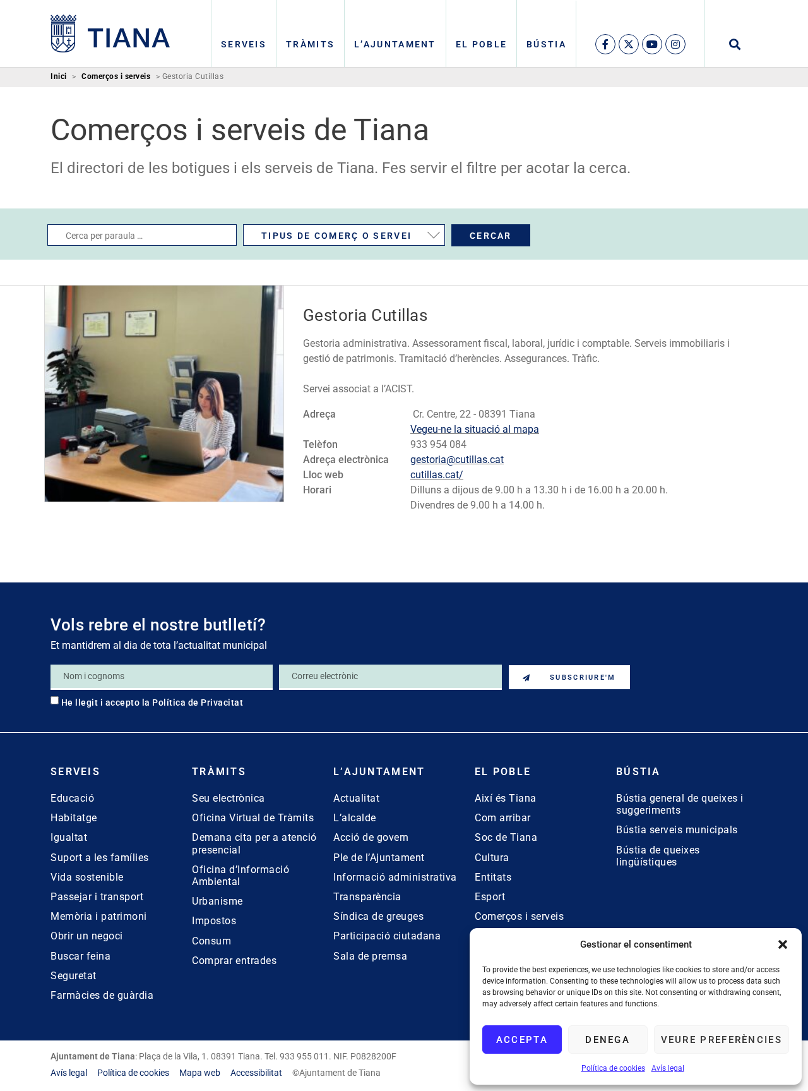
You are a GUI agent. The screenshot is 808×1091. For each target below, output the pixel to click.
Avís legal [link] (667, 1068)
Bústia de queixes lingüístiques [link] (658, 856)
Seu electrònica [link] (228, 798)
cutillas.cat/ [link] (436, 475)
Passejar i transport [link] (96, 897)
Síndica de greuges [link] (378, 916)
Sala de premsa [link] (370, 956)
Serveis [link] (243, 44)
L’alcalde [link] (354, 818)
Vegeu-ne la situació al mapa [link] (474, 429)
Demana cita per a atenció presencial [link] (254, 843)
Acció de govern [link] (371, 837)
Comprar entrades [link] (234, 961)
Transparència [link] (367, 897)
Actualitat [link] (356, 798)
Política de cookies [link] (613, 1068)
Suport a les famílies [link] (99, 858)
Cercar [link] (491, 236)
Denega (607, 1040)
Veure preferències (721, 1040)
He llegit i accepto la (152, 702)
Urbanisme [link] (217, 901)
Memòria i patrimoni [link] (98, 916)
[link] (110, 33)
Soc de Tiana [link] (506, 837)
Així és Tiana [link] (506, 798)
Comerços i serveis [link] (115, 77)
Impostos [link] (214, 921)
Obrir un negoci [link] (86, 936)
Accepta (522, 1040)
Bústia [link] (546, 44)
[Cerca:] (142, 235)
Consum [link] (211, 941)
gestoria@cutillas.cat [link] (457, 460)
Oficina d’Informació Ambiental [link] (240, 876)
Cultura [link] (492, 858)
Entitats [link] (493, 877)
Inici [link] (58, 77)
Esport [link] (490, 897)
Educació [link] (72, 798)
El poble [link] (481, 44)
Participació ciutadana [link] (387, 936)
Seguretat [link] (73, 976)
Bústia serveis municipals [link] (677, 830)
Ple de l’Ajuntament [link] (379, 858)
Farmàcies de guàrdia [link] (101, 995)
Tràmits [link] (310, 44)
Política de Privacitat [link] (197, 702)
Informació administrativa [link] (395, 877)
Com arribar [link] (503, 818)
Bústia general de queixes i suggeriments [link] (680, 804)
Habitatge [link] (73, 818)
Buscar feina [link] (80, 956)
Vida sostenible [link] (87, 877)
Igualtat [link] (68, 837)
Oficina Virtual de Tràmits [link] (253, 818)
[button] (782, 944)
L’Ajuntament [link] (395, 44)
